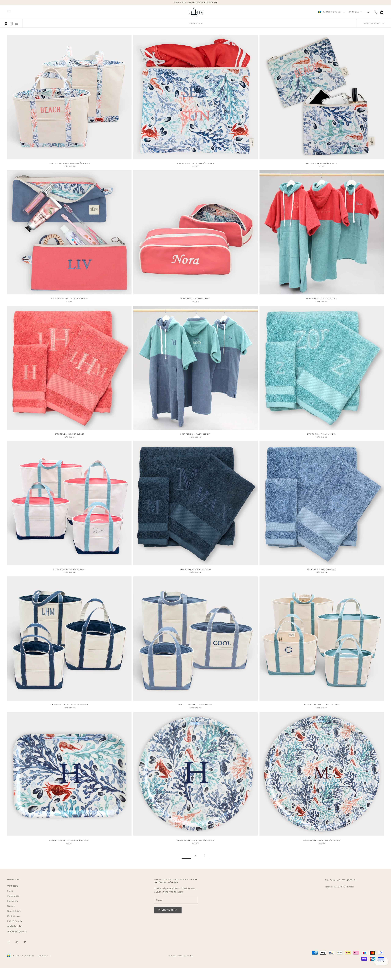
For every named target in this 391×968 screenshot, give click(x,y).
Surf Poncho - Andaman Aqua (321, 298)
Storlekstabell (14, 911)
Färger (10, 890)
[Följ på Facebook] (8, 942)
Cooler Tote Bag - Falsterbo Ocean (69, 705)
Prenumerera (167, 910)
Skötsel (11, 906)
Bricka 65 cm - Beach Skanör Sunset (321, 840)
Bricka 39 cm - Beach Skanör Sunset (195, 840)
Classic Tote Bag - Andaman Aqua (321, 705)
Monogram (12, 901)
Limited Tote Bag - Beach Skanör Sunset (69, 163)
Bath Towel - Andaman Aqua (321, 434)
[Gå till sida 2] (204, 855)
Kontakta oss (13, 916)
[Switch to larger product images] (6, 23)
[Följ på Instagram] (16, 942)
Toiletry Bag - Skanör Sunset (195, 298)
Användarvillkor (14, 926)
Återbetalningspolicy (17, 931)
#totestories (13, 896)
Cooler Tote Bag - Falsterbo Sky (196, 705)
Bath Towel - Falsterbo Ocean (195, 569)
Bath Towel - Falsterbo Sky (321, 569)
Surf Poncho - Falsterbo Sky (195, 434)
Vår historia (12, 885)
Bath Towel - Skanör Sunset (69, 434)
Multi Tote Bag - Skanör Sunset (69, 569)
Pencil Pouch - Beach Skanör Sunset (69, 298)
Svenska (354, 12)
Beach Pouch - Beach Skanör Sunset (195, 163)
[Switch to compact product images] (16, 23)
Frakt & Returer (14, 921)
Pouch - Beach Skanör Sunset (321, 163)
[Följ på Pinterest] (24, 942)
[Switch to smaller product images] (11, 23)
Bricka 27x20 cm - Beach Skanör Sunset (69, 840)
